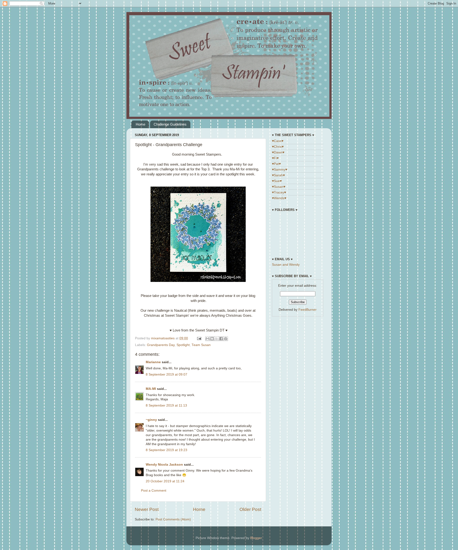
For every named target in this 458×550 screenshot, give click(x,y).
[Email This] (207, 338)
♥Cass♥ (277, 141)
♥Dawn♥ (278, 152)
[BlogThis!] (212, 338)
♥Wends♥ (279, 198)
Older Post (250, 509)
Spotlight (183, 345)
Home (140, 124)
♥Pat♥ (276, 164)
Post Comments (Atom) (173, 519)
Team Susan (201, 345)
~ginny (151, 420)
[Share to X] (216, 338)
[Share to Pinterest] (225, 338)
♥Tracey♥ (279, 192)
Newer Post (147, 509)
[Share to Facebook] (221, 338)
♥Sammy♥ (279, 169)
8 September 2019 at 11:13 (166, 405)
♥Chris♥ (278, 146)
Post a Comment (153, 490)
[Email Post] (198, 338)
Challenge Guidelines (170, 124)
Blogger (256, 538)
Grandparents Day (161, 345)
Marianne (153, 362)
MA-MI (151, 389)
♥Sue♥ (277, 181)
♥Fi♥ (275, 158)
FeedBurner (307, 309)
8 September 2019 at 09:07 (166, 374)
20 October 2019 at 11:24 (165, 481)
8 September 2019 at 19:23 (166, 450)
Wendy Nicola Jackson (164, 464)
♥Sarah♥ (278, 175)
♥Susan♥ (278, 186)
